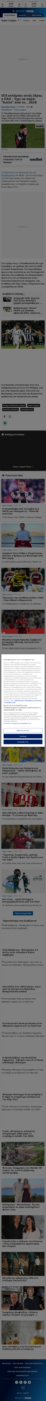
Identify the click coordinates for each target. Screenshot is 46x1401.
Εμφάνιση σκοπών (23, 730)
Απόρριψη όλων (22, 742)
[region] (23, 700)
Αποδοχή (23, 736)
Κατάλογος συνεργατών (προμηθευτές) (17, 723)
